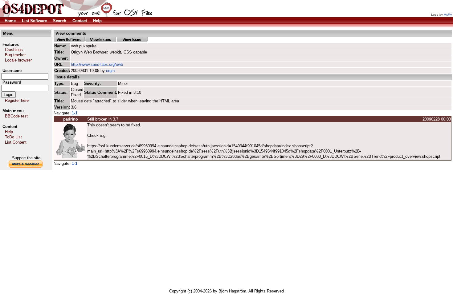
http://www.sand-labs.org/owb (97, 64)
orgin (110, 70)
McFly (448, 14)
